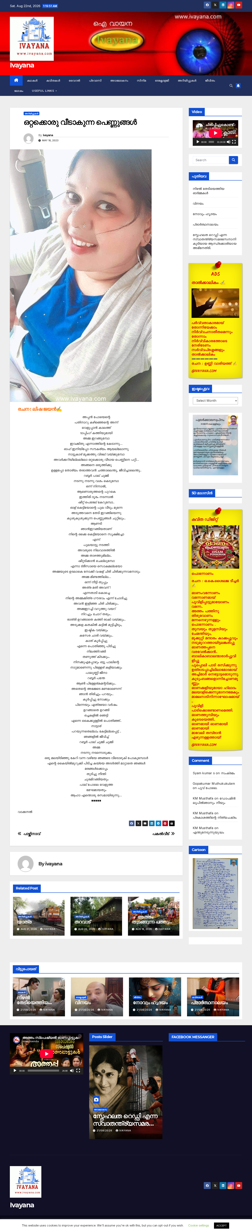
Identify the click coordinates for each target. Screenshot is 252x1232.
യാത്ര (24, 922)
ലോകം (18, 91)
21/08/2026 (28, 1009)
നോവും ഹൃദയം (205, 214)
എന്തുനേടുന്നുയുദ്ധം (208, 832)
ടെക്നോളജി (162, 80)
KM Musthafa (203, 798)
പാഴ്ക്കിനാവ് (31, 833)
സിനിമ (141, 80)
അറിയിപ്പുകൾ (187, 80)
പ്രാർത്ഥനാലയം (205, 224)
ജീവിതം (210, 80)
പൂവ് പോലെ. (207, 788)
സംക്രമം (228, 773)
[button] (231, 86)
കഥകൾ (32, 80)
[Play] (198, 142)
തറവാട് (82, 922)
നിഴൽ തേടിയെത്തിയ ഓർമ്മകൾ (32, 1002)
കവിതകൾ (53, 80)
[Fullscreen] (234, 142)
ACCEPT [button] (221, 1225)
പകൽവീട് (160, 833)
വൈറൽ (74, 80)
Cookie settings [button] (198, 1225)
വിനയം (198, 203)
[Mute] (229, 142)
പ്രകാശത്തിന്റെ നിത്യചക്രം (215, 817)
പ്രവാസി (95, 80)
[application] (215, 133)
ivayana (48, 135)
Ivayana (22, 65)
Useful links (43, 91)
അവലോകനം (119, 80)
